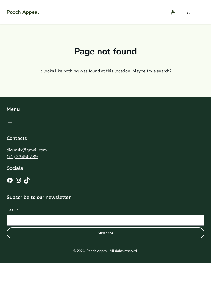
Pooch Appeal (23, 12)
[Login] (173, 12)
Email (12, 210)
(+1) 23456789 (22, 157)
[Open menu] (201, 12)
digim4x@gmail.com (27, 150)
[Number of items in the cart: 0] (188, 12)
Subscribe (105, 233)
